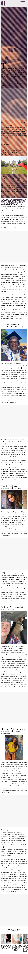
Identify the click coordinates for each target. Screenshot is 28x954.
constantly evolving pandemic (9, 125)
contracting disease (6, 127)
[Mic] (3, 3)
